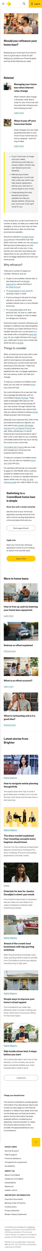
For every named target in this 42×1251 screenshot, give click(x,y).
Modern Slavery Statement (16, 1214)
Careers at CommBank (14, 1179)
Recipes (6, 885)
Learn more (19, 113)
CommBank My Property (14, 447)
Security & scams (12, 1151)
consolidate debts (16, 309)
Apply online (21, 558)
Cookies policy (10, 1207)
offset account (14, 287)
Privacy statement (12, 1210)
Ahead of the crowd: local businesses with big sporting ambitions (19, 946)
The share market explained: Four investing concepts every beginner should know (20, 838)
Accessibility (10, 1166)
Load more (21, 1078)
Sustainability (10, 1182)
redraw (35, 412)
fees (17, 387)
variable (20, 343)
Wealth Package (21, 398)
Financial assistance (13, 1158)
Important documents (14, 1199)
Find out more (10, 651)
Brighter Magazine (10, 778)
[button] (2, 4)
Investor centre (11, 1190)
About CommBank (12, 1175)
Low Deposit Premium (23, 428)
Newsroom (9, 1186)
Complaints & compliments (16, 1162)
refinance (34, 242)
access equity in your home (20, 291)
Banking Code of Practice (15, 1203)
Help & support (11, 1154)
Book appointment (21, 528)
